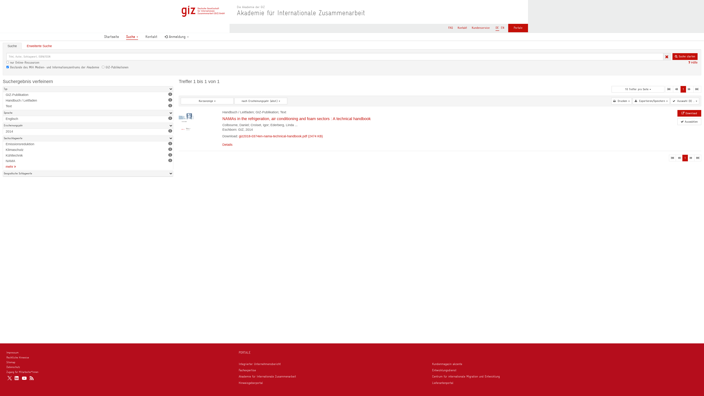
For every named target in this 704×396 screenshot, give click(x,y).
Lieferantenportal (442, 383)
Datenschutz (13, 367)
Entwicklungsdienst (444, 370)
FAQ (450, 28)
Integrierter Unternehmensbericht (260, 364)
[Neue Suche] (666, 56)
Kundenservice (481, 28)
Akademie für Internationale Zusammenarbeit (267, 376)
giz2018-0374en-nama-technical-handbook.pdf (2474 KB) (281, 136)
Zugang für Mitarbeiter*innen (22, 372)
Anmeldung (177, 36)
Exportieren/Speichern (652, 101)
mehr (10, 166)
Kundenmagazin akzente (447, 364)
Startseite (111, 36)
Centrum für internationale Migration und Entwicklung (466, 376)
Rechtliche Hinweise (17, 357)
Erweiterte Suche (39, 46)
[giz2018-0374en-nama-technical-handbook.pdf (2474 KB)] (186, 120)
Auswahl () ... (686, 101)
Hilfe (694, 62)
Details (227, 144)
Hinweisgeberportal (251, 383)
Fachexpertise (247, 370)
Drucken (622, 101)
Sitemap (10, 362)
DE (497, 28)
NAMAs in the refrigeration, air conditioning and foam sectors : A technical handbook (296, 118)
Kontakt (462, 28)
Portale (518, 28)
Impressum (12, 352)
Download (690, 113)
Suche (131, 36)
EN (502, 28)
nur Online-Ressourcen (24, 62)
